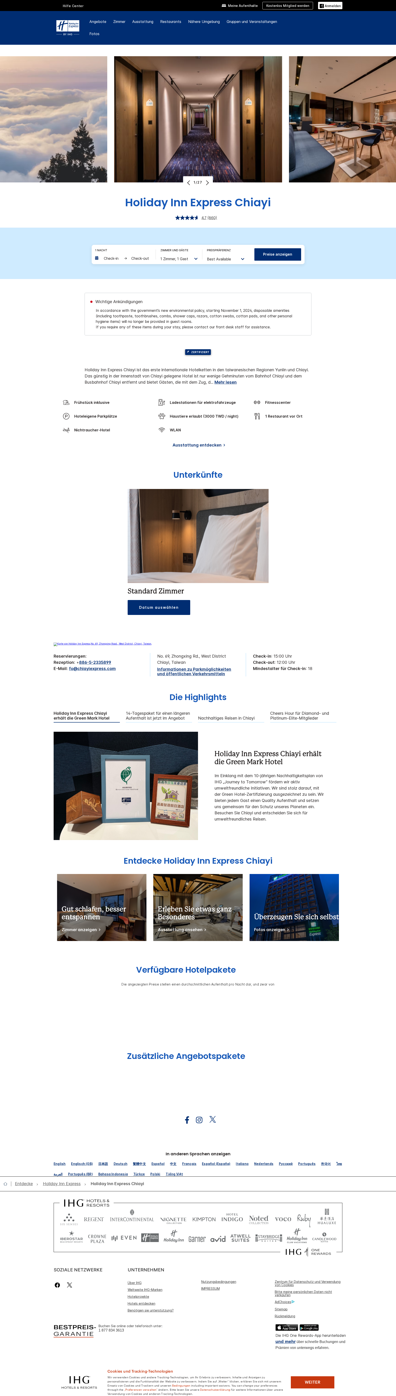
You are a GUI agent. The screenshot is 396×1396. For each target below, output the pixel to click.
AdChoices (283, 1302)
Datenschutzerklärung (215, 1389)
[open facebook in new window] (184, 1120)
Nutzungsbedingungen (218, 1282)
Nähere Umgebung (204, 21)
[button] (330, 5)
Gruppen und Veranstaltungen (252, 21)
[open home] (7, 1183)
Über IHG (135, 1283)
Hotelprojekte (138, 1296)
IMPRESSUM (210, 1288)
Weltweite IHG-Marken (145, 1290)
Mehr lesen (225, 382)
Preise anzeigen (277, 254)
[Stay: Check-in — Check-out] (123, 258)
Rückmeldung (285, 1316)
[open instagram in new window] (196, 1120)
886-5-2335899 (95, 662)
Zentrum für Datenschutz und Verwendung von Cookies (308, 1283)
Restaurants (170, 21)
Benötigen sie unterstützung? (151, 1310)
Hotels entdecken (141, 1303)
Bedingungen (181, 1385)
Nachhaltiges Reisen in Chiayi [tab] (226, 718)
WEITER (312, 1382)
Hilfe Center (73, 6)
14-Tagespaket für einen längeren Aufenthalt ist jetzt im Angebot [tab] (158, 715)
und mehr (285, 1341)
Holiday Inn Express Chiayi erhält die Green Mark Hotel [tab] (82, 715)
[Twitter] (69, 1285)
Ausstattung (142, 21)
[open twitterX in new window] (210, 1120)
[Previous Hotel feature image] (189, 182)
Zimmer (119, 21)
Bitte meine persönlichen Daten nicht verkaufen (303, 1293)
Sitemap (281, 1309)
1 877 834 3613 (111, 1330)
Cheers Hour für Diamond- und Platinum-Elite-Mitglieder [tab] (299, 715)
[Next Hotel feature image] (207, 182)
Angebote (97, 21)
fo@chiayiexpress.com (92, 668)
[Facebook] (58, 1285)
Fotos (94, 33)
